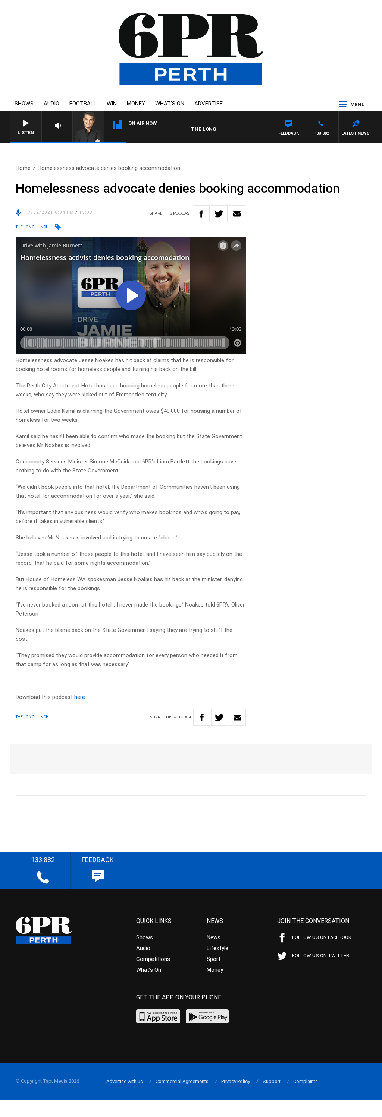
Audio (51, 103)
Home (23, 168)
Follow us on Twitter (320, 955)
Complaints (305, 1081)
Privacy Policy (235, 1081)
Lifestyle (217, 948)
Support (272, 1081)
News (213, 937)
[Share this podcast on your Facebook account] (201, 213)
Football (83, 103)
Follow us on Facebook (321, 937)
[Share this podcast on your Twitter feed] (219, 213)
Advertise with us (124, 1081)
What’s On (169, 103)
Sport (213, 959)
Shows (24, 103)
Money (136, 103)
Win (112, 103)
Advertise (208, 103)
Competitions (153, 959)
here (79, 697)
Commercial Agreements (182, 1081)
